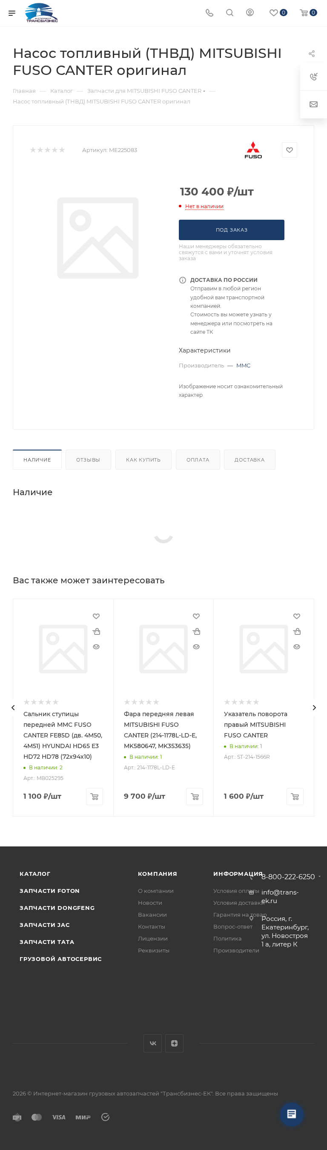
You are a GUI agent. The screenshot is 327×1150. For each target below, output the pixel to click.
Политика (227, 938)
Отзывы (88, 460)
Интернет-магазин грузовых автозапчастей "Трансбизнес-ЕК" (122, 1093)
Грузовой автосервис (61, 958)
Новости (150, 902)
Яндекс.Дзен (174, 1043)
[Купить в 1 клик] (96, 631)
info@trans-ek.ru (280, 896)
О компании (156, 890)
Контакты (151, 926)
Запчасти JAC (45, 924)
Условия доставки (239, 902)
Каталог (35, 873)
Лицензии (153, 938)
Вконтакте (152, 1043)
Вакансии (152, 914)
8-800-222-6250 (288, 877)
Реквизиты (153, 950)
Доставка (249, 460)
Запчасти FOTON (50, 890)
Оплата (197, 460)
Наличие (37, 460)
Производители (236, 950)
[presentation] (12, 707)
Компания (158, 873)
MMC (243, 365)
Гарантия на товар (240, 914)
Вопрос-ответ (232, 926)
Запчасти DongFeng (57, 907)
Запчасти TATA (47, 941)
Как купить (143, 460)
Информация (238, 873)
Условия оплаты (236, 890)
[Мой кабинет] (250, 13)
